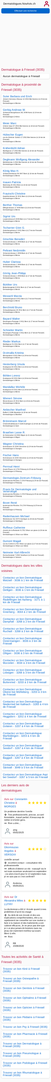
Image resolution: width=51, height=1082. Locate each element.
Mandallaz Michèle (14, 387)
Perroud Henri (11, 467)
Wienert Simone (12, 398)
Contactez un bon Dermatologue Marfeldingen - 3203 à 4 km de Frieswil (22, 736)
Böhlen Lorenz (11, 376)
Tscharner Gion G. (14, 228)
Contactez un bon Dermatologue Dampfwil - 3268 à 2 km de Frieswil (24, 620)
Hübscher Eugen (13, 135)
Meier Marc (9, 123)
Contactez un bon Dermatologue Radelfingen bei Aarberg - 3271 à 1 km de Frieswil (24, 600)
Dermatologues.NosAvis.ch (19, 3)
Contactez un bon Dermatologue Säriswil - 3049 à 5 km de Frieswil (23, 766)
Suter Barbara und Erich (17, 96)
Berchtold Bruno (12, 307)
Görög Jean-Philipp (14, 273)
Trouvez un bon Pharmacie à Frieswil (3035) (25, 1035)
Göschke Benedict (14, 239)
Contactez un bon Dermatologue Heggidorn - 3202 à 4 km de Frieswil (24, 715)
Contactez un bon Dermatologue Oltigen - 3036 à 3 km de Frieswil (23, 652)
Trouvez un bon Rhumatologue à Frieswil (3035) (22, 1074)
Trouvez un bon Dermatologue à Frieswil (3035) (22, 1045)
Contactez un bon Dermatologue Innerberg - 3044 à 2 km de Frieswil (24, 610)
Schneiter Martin (13, 330)
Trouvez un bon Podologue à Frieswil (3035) (25, 1064)
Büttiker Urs (10, 285)
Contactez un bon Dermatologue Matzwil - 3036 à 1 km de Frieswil (23, 579)
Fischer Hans (11, 455)
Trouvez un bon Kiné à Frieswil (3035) (21, 970)
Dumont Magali (12, 541)
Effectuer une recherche (26, 11)
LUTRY (8, 904)
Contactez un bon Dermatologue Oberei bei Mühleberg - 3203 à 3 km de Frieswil (24, 692)
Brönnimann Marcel (14, 421)
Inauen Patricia (12, 182)
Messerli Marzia (12, 296)
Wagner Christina (13, 444)
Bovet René (10, 503)
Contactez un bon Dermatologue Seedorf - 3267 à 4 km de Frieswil (23, 747)
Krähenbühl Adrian (14, 148)
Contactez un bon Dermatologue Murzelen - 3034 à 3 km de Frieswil (24, 661)
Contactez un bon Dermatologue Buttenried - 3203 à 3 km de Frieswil (24, 681)
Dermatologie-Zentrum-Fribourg (22, 478)
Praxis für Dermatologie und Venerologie (19, 490)
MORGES (10, 806)
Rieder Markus (11, 341)
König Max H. (11, 171)
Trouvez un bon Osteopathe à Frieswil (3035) (21, 980)
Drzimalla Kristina (13, 353)
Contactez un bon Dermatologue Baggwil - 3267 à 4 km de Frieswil (23, 756)
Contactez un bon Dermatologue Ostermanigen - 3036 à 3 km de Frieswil (22, 641)
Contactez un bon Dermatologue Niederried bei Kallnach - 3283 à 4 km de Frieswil (25, 704)
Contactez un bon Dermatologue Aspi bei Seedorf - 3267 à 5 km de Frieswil (25, 776)
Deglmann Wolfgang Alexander (21, 159)
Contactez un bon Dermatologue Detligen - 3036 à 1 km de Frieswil (23, 588)
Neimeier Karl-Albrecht (16, 552)
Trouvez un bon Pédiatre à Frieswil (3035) (23, 1018)
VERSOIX (10, 854)
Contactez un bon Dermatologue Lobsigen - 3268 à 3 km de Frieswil (24, 671)
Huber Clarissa (12, 262)
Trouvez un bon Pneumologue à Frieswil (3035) (22, 1054)
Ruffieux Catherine (14, 528)
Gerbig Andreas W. (14, 110)
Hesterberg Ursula (14, 364)
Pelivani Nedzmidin (14, 250)
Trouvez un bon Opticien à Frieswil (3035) (23, 1009)
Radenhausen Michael (16, 516)
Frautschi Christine (14, 194)
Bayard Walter (11, 319)
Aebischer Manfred (14, 410)
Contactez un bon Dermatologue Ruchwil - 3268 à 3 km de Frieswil (23, 630)
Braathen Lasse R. (14, 432)
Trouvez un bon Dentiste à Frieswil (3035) (23, 989)
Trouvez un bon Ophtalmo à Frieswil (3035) (24, 999)
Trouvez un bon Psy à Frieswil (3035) (25, 1026)
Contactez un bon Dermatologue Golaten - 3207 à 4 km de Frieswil (23, 725)
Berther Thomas (12, 205)
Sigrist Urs (9, 216)
